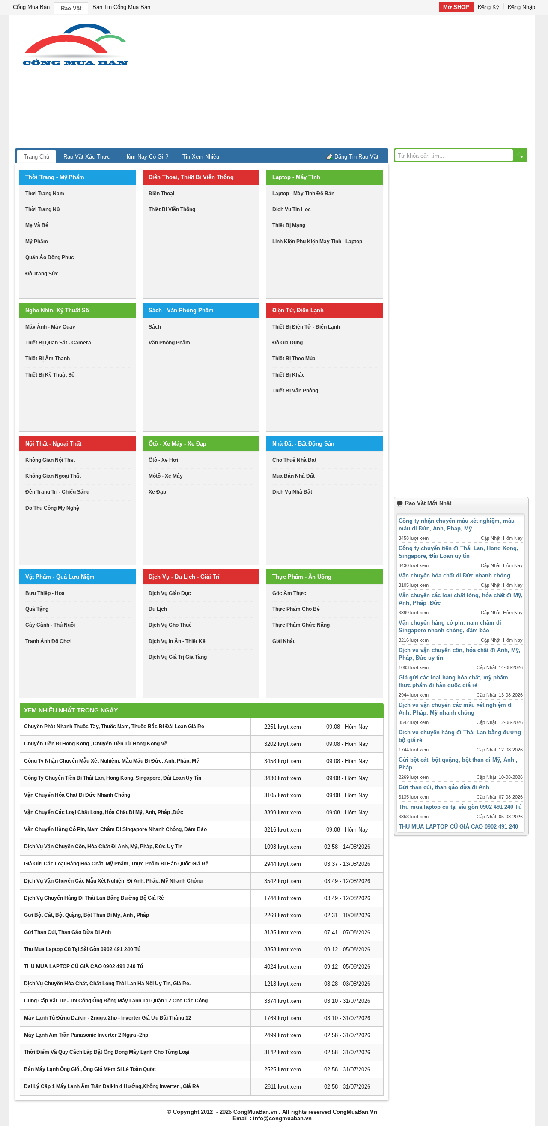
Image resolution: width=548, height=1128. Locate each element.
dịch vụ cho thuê (170, 625)
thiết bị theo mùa (294, 359)
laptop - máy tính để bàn (303, 194)
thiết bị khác (288, 375)
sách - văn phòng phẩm (181, 310)
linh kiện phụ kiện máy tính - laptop (317, 242)
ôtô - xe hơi (163, 460)
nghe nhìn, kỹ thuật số (57, 310)
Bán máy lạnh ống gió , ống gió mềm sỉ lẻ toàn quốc (90, 1069)
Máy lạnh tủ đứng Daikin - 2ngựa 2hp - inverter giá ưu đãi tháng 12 (107, 1018)
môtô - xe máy (166, 476)
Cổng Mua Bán (31, 7)
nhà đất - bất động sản (303, 443)
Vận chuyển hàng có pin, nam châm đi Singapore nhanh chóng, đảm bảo (115, 829)
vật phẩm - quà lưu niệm (60, 577)
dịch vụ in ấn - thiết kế (177, 641)
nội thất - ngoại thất (53, 443)
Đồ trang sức (42, 274)
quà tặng (36, 609)
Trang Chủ (36, 156)
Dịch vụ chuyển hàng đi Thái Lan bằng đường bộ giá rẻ (94, 898)
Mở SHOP (456, 7)
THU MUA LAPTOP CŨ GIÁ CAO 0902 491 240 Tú (83, 966)
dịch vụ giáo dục (170, 593)
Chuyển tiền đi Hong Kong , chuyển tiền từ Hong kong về (95, 744)
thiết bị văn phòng (295, 391)
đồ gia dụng (287, 343)
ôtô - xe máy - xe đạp (177, 443)
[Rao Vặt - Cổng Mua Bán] (75, 65)
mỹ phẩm (36, 242)
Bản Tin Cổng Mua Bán (121, 7)
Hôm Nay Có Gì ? (146, 156)
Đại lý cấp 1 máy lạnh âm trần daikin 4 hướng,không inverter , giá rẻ (111, 1086)
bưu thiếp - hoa (45, 593)
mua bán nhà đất (293, 476)
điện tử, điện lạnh (298, 310)
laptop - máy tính (296, 177)
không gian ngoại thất (53, 476)
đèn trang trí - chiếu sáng (57, 492)
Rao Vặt (71, 8)
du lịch (158, 609)
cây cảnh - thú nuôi (50, 625)
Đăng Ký (488, 7)
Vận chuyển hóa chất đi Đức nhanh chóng (77, 795)
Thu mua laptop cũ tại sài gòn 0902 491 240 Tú (82, 949)
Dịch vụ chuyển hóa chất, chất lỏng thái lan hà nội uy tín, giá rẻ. (107, 984)
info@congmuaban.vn (282, 1118)
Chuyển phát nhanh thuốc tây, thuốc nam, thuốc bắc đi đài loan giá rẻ (114, 727)
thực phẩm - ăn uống (301, 577)
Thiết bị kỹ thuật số (49, 375)
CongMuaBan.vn (255, 1112)
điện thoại (161, 194)
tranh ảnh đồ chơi (48, 641)
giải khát (283, 641)
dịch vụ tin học (291, 209)
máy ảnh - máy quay (50, 327)
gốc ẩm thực (289, 593)
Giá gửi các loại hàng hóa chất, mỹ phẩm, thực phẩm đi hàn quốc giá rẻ (116, 864)
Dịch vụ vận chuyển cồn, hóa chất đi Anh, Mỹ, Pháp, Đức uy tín (103, 847)
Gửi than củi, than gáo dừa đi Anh (67, 932)
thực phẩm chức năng (301, 625)
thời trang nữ (42, 209)
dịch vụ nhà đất (292, 492)
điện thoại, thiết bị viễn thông (191, 177)
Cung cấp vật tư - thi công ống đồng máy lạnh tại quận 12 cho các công (116, 1001)
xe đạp (157, 492)
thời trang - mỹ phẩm (54, 177)
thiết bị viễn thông (172, 209)
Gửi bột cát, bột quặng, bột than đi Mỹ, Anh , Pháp (86, 915)
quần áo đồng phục (49, 257)
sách (155, 327)
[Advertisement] (347, 84)
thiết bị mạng (288, 225)
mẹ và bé (36, 225)
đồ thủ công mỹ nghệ (52, 508)
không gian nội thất (50, 460)
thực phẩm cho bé (296, 609)
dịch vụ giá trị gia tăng (178, 657)
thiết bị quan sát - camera (58, 343)
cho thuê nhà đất (294, 460)
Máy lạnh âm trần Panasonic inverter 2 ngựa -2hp (86, 1035)
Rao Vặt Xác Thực (86, 156)
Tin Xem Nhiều (200, 156)
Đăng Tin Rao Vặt (356, 156)
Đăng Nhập (521, 7)
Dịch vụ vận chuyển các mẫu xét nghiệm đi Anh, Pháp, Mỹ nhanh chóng (113, 881)
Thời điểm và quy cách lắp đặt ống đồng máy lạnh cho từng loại (106, 1052)
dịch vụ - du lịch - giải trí (184, 577)
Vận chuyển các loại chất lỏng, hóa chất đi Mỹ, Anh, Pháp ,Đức (103, 812)
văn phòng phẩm (169, 343)
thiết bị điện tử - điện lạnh (306, 327)
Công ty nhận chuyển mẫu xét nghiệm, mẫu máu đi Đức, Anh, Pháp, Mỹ (111, 761)
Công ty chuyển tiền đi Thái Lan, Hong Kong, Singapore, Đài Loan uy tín (112, 778)
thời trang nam (44, 194)
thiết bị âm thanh (47, 359)
